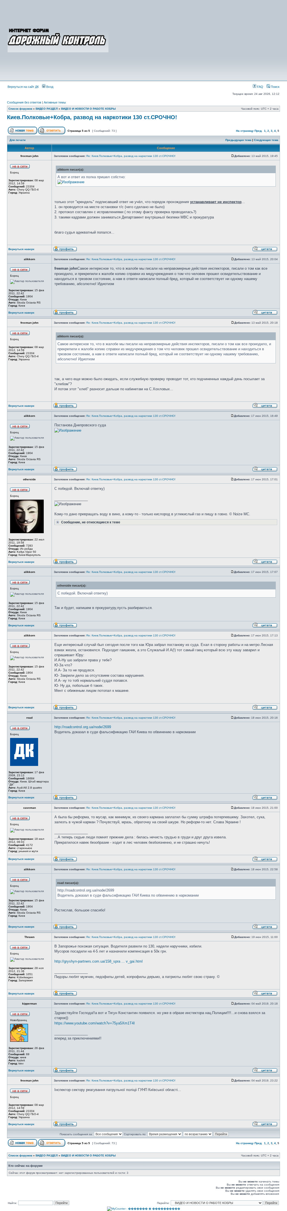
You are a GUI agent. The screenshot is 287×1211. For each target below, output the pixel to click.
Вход (49, 86)
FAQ (259, 86)
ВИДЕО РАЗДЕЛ (47, 108)
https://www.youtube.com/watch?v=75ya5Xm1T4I (94, 1023)
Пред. (258, 130)
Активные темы (55, 102)
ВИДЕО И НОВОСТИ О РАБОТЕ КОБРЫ (88, 108)
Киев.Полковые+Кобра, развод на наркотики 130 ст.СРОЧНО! (92, 117)
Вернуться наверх (21, 249)
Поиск (274, 86)
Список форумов (20, 108)
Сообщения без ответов (24, 102)
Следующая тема (266, 140)
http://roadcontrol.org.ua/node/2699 (82, 727)
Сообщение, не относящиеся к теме (90, 522)
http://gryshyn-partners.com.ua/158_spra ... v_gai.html (98, 961)
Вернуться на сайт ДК (23, 86)
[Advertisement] (194, 40)
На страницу (245, 130)
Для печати (18, 140)
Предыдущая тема (238, 140)
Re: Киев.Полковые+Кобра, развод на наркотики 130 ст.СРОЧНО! (130, 155)
